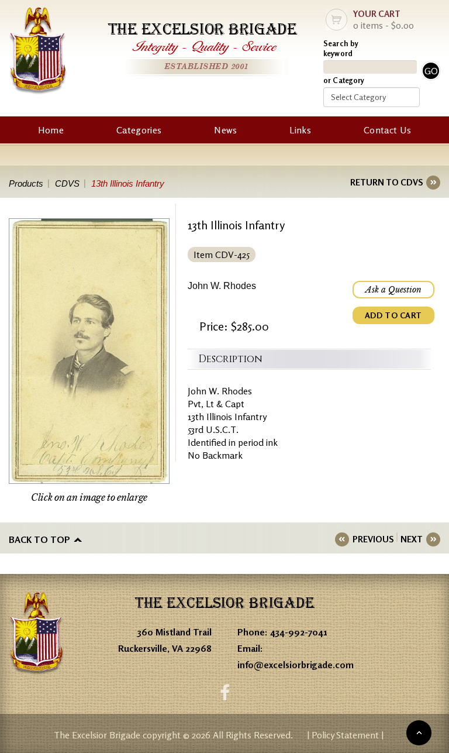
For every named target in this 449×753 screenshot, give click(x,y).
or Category (343, 80)
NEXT (411, 539)
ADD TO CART (393, 315)
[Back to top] (418, 732)
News (225, 130)
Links (300, 130)
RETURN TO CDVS (386, 182)
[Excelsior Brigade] (38, 52)
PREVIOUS (373, 539)
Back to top (39, 539)
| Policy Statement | (345, 735)
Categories (138, 130)
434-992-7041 (298, 632)
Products (26, 183)
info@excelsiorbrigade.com (295, 665)
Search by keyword (340, 48)
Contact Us (387, 130)
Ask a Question (393, 289)
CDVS (67, 183)
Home (51, 130)
